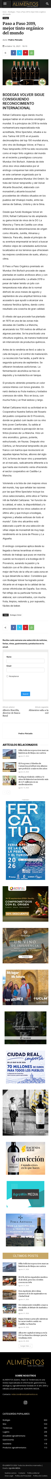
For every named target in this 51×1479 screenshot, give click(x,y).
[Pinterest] (25, 52)
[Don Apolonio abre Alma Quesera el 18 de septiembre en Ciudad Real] (9, 1295)
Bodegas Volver (16, 615)
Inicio (5, 12)
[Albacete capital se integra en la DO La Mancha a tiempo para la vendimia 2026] (9, 1336)
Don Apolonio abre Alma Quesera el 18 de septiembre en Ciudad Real (32, 1293)
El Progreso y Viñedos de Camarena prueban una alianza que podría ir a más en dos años (32, 766)
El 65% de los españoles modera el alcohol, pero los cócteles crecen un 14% (32, 1279)
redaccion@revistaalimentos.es (24, 1394)
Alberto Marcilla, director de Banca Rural (11, 713)
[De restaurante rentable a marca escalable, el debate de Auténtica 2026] (9, 1308)
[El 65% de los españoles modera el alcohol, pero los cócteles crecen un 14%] (9, 1281)
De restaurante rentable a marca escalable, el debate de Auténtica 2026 (33, 1307)
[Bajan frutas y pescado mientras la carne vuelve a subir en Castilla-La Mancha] (9, 1322)
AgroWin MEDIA (14, 1468)
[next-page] (8, 792)
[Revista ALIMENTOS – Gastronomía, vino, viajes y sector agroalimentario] (25, 4)
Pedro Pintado (15, 39)
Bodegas (11, 12)
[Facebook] (13, 52)
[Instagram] (25, 1403)
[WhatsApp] (31, 52)
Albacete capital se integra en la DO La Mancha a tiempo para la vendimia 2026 (32, 1335)
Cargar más (24, 1346)
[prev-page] (4, 792)
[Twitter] (19, 52)
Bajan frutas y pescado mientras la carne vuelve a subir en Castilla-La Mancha (33, 1321)
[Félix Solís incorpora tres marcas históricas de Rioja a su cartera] (9, 754)
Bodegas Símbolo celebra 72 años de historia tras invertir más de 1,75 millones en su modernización (33, 781)
